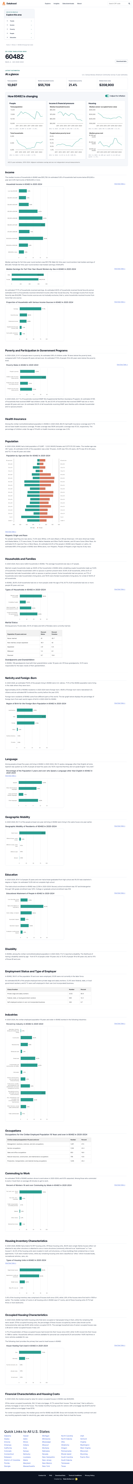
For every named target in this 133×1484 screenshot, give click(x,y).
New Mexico (47, 1463)
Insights (56, 3)
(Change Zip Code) (27, 45)
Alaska (6, 1439)
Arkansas (7, 1445)
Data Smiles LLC (69, 1479)
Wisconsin (84, 1451)
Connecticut (9, 1454)
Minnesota (46, 1439)
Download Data (60, 1475)
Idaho (25, 1439)
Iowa (25, 1448)
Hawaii (25, 1436)
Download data (121, 61)
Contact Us (42, 1475)
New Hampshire (48, 1457)
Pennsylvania (66, 1451)
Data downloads (68, 3)
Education (11, 37)
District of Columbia (12, 1460)
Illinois (14, 45)
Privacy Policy (90, 1475)
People (10, 33)
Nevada (45, 1454)
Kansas (26, 1451)
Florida (7, 1463)
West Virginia (85, 1448)
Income (10, 25)
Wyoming (84, 1454)
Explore (47, 3)
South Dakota (66, 1460)
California (8, 1448)
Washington (84, 1445)
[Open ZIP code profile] (129, 3)
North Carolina (67, 1436)
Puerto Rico (84, 1457)
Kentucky (26, 1454)
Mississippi (46, 1442)
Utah (82, 1436)
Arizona (7, 1442)
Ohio (63, 1442)
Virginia (83, 1442)
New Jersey (46, 1460)
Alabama (7, 1436)
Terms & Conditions (75, 1475)
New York (46, 1466)
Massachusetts (29, 1466)
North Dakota (66, 1439)
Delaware (8, 1457)
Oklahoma (65, 1445)
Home (8, 45)
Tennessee (65, 1463)
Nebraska (46, 1451)
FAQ (50, 1475)
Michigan (45, 1436)
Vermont (83, 1439)
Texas (63, 1466)
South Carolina (67, 1457)
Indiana (26, 1445)
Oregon (64, 1448)
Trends (10, 21)
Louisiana (27, 1457)
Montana (45, 1448)
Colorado (8, 1451)
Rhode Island (66, 1454)
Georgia (7, 1466)
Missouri (45, 1445)
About (79, 3)
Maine (25, 1460)
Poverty (11, 29)
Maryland (26, 1463)
